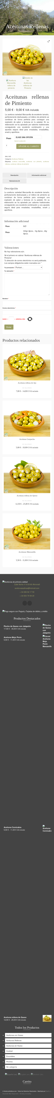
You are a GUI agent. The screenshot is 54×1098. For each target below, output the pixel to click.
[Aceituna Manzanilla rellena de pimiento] (11, 84)
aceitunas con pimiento (34, 161)
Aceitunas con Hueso (14, 1035)
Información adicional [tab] (39, 175)
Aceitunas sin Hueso (14, 1045)
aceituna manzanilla (18, 161)
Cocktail (9, 1051)
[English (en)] (24, 1074)
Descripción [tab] (14, 175)
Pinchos (9, 1061)
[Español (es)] (11, 1074)
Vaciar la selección (20, 141)
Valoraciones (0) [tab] (14, 181)
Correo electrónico (9, 308)
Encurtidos (10, 1056)
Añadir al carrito (28, 146)
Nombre (6, 298)
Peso (8, 138)
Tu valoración (9, 271)
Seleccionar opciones (27, 395)
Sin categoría (11, 1067)
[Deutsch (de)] (37, 1074)
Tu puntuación (9, 267)
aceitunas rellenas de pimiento (20, 164)
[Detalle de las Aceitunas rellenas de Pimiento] (27, 83)
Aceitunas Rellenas (17, 159)
